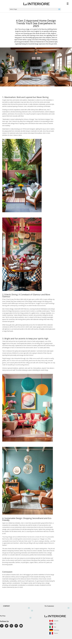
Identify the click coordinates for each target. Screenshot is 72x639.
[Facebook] (2, 626)
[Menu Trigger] (67, 3)
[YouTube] (21, 626)
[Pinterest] (16, 626)
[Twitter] (6, 626)
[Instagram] (11, 626)
